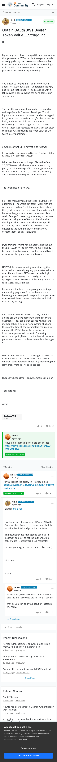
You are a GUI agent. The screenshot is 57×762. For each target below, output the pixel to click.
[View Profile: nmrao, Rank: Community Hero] (6, 476)
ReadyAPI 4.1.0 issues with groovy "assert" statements (24, 658)
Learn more (22, 740)
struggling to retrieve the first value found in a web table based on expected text (27, 721)
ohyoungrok (19, 650)
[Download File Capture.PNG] (19, 417)
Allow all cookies (28, 756)
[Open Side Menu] (4, 4)
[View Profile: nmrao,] (8, 437)
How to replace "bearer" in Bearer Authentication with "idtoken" (28, 708)
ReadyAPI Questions (12, 12)
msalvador (20, 700)
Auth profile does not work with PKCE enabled (27, 669)
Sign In (50, 4)
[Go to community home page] (17, 4)
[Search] (33, 4)
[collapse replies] (28, 472)
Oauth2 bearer (10, 697)
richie (13, 20)
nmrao (15, 435)
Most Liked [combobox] (47, 467)
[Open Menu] (53, 12)
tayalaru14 (20, 713)
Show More (15, 619)
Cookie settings (28, 748)
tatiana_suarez (22, 672)
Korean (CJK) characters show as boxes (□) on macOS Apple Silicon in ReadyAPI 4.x (26, 645)
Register (41, 4)
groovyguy (20, 663)
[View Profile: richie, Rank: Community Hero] (5, 21)
